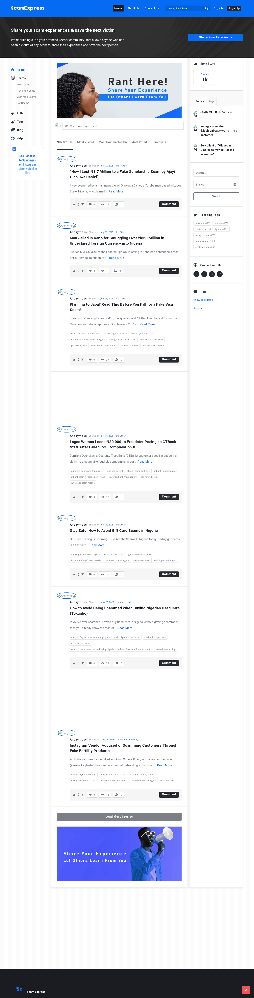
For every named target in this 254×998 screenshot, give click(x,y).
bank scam (202, 223)
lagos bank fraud (96, 476)
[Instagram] (196, 274)
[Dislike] (82, 204)
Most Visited (85, 142)
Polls (19, 113)
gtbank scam (77, 476)
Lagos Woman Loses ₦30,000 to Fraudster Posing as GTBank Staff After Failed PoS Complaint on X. (123, 444)
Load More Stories (119, 816)
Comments (158, 142)
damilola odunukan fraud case (87, 470)
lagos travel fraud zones (103, 345)
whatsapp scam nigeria (83, 482)
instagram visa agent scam (122, 339)
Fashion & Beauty (129, 739)
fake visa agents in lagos (115, 333)
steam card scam (141, 560)
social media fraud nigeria (143, 780)
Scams (21, 78)
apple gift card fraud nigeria (85, 554)
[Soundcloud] (212, 274)
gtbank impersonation (165, 470)
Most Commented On (113, 142)
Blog (20, 130)
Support (198, 308)
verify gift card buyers (165, 560)
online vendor (205, 240)
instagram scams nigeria (117, 560)
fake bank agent (115, 470)
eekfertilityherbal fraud (83, 774)
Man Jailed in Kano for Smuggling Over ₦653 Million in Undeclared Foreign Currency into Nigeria (117, 241)
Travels (123, 165)
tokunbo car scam (80, 643)
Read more (116, 191)
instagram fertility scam (141, 774)
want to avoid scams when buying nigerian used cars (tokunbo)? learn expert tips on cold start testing (123, 649)
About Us (133, 8)
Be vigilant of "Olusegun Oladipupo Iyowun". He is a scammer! (217, 150)
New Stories (65, 142)
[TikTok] (220, 274)
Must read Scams (26, 96)
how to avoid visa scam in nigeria (88, 339)
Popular (200, 101)
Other (122, 232)
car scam (135, 637)
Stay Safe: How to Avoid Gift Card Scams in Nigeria (114, 530)
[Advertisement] (119, 396)
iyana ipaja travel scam (151, 339)
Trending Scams (25, 90)
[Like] (74, 204)
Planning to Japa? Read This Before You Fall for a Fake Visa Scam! (122, 307)
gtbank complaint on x (138, 470)
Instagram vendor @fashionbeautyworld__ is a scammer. (218, 131)
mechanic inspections (155, 637)
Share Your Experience (215, 37)
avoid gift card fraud (114, 554)
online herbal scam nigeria (112, 780)
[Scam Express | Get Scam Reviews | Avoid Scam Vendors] (31, 8)
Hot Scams (22, 102)
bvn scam (221, 223)
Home (118, 8)
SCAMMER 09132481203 (216, 112)
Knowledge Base (203, 299)
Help (20, 138)
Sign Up (234, 8)
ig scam (221, 229)
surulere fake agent (129, 345)
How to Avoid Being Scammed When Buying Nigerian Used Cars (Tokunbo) (125, 611)
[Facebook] (204, 274)
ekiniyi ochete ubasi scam (112, 774)
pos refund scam (149, 476)
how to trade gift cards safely (86, 560)
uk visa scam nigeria (153, 345)
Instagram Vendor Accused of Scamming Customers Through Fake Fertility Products (124, 748)
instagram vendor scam (83, 780)
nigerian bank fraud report (123, 476)
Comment (169, 204)
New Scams (23, 84)
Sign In (219, 8)
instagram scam (205, 234)
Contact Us (151, 8)
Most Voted (139, 142)
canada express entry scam (85, 333)
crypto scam (203, 229)
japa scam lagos (79, 345)
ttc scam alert (167, 780)
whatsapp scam (205, 246)
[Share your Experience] (246, 990)
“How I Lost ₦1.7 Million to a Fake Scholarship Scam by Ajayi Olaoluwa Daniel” (123, 174)
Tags (211, 101)
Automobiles (126, 602)
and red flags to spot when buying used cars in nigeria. (99, 637)
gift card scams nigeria (139, 554)
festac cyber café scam (142, 333)
